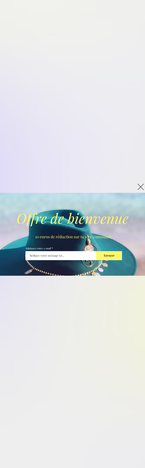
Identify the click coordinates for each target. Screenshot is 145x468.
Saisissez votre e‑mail (38, 248)
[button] (141, 187)
